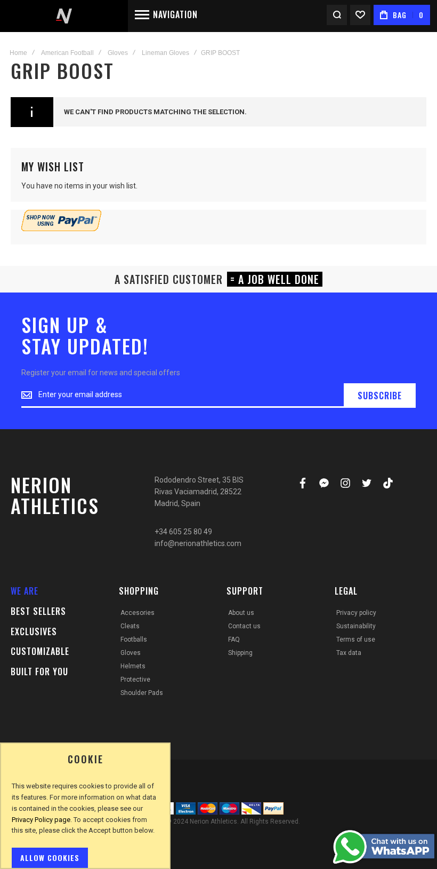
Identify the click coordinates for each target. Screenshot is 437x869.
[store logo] (64, 16)
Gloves (118, 53)
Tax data (348, 653)
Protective (135, 679)
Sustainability (356, 626)
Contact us (244, 626)
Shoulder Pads (141, 693)
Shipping (240, 653)
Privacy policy (356, 613)
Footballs (133, 639)
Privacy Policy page (41, 820)
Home (18, 53)
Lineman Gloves (165, 53)
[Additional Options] (61, 228)
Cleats (130, 626)
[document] (85, 811)
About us (241, 613)
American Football (67, 53)
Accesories (137, 613)
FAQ (234, 639)
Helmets (132, 666)
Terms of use (355, 639)
